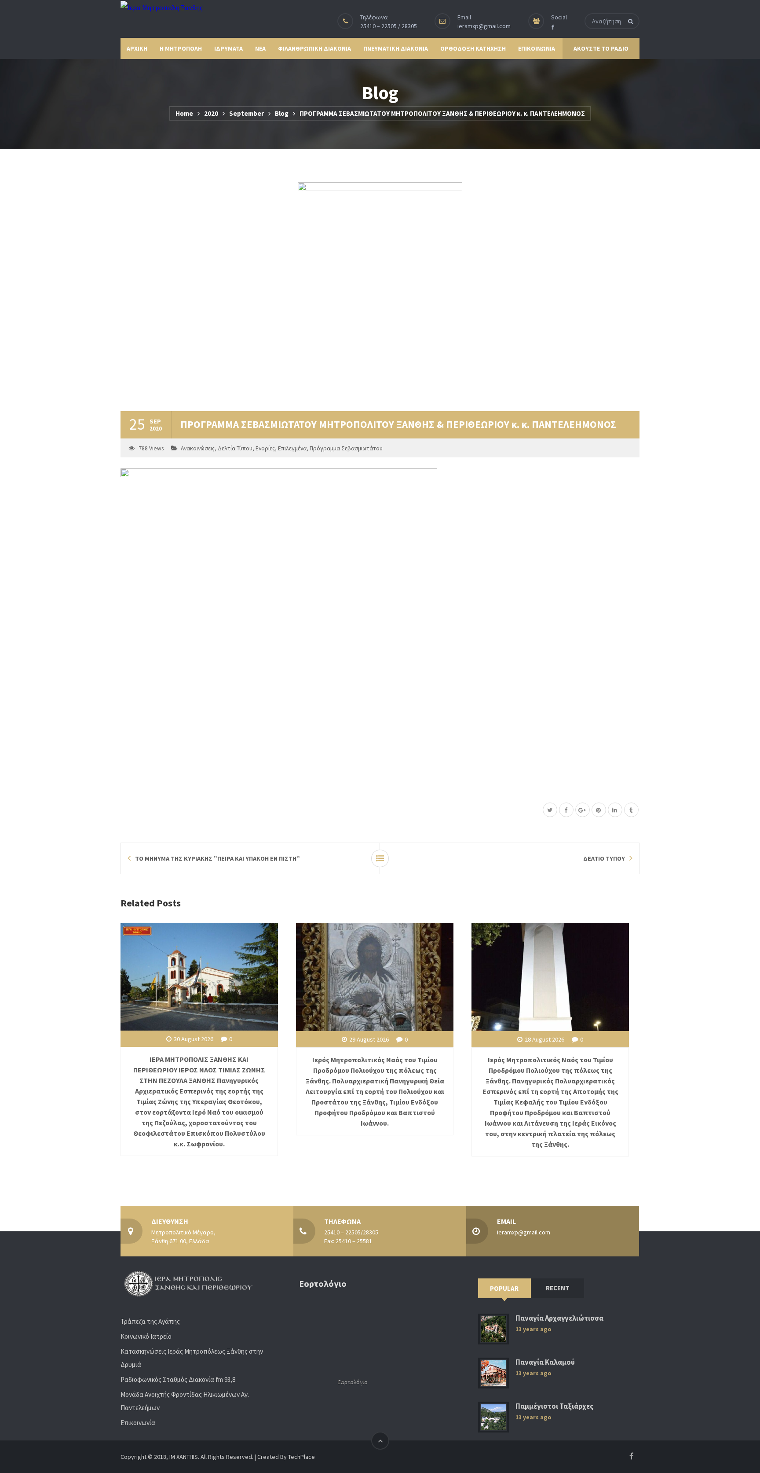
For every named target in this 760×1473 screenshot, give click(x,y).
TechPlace (301, 1457)
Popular (504, 1288)
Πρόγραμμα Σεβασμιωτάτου (346, 448)
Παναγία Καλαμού (545, 1362)
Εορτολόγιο (353, 1381)
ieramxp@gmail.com (484, 26)
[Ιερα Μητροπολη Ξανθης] (162, 7)
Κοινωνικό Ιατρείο (146, 1336)
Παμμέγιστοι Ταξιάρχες (554, 1406)
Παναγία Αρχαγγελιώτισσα (559, 1318)
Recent (558, 1288)
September (246, 113)
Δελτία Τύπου (235, 448)
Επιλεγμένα (292, 448)
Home (184, 113)
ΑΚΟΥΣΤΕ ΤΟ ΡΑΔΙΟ (601, 48)
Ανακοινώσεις (198, 448)
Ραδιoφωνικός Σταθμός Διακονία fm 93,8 (178, 1379)
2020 (211, 113)
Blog (282, 113)
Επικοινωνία (138, 1422)
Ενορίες (265, 448)
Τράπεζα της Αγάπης (150, 1321)
